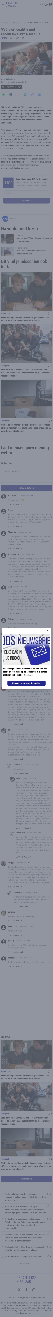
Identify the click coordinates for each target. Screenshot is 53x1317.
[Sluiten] (47, 630)
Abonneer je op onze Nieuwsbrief (26, 683)
